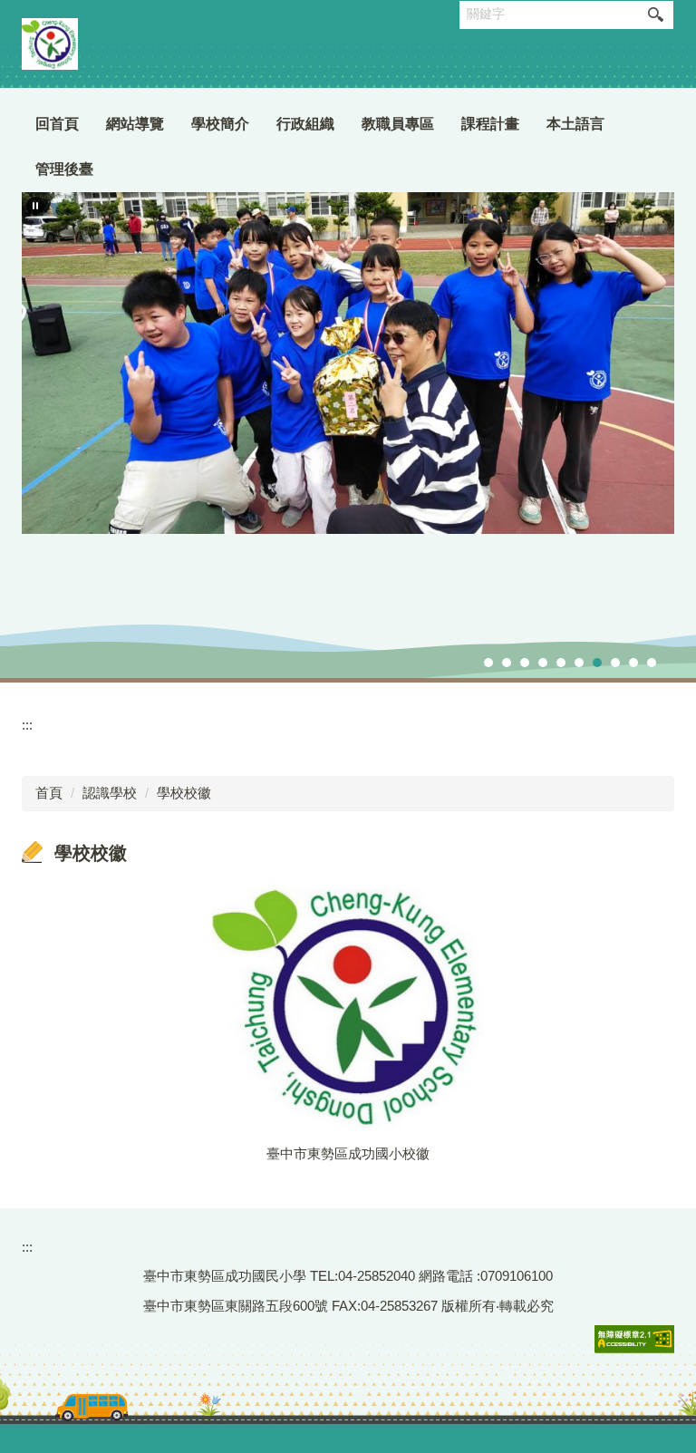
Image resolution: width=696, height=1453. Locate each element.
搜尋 (655, 15)
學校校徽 (184, 792)
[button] (35, 206)
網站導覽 (135, 123)
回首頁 (57, 123)
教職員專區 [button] (398, 123)
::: (27, 724)
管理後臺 (64, 169)
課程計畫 (490, 123)
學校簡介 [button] (220, 123)
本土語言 (575, 123)
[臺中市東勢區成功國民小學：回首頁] (50, 44)
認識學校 (109, 792)
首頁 (49, 792)
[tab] (488, 662)
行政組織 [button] (305, 123)
